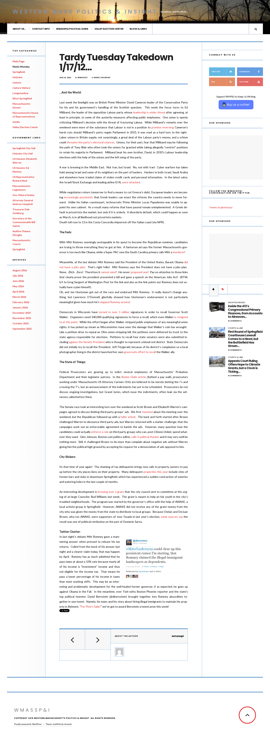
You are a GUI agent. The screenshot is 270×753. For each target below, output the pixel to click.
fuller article (128, 417)
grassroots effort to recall (140, 352)
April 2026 (18, 291)
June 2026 (18, 280)
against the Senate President (87, 342)
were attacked (131, 182)
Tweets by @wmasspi (220, 207)
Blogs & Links (138, 28)
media (16, 121)
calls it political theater (145, 437)
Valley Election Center (109, 28)
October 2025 (20, 323)
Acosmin (68, 724)
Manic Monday (21, 66)
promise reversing (162, 127)
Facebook (244, 72)
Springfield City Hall (23, 148)
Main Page (18, 61)
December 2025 (21, 312)
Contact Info (41, 28)
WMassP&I (32, 710)
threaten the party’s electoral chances (91, 142)
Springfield (18, 71)
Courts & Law (235, 328)
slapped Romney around (115, 302)
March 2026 (19, 296)
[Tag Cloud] (223, 289)
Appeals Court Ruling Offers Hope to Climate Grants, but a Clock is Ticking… (244, 366)
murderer (178, 252)
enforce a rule (100, 432)
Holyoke (17, 77)
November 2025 (21, 318)
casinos (16, 82)
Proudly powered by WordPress (27, 724)
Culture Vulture (21, 87)
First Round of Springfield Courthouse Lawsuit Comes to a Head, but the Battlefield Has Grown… (245, 339)
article (133, 377)
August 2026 (19, 270)
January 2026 (20, 307)
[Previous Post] (72, 639)
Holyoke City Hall (22, 153)
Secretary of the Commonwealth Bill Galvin (23, 222)
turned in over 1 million (114, 312)
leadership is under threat (149, 112)
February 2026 (20, 302)
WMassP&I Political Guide (72, 28)
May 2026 (18, 286)
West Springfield (22, 98)
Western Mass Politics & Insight (85, 12)
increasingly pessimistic (78, 197)
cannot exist (108, 272)
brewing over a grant (111, 491)
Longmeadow (20, 93)
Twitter (215, 72)
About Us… (19, 28)
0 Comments (235, 321)
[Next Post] (97, 639)
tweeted (147, 412)
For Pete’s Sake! (91, 606)
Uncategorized (236, 302)
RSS (213, 82)
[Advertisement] (236, 157)
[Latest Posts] (213, 289)
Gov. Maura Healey (23, 194)
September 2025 (22, 328)
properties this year (155, 471)
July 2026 (17, 275)
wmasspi (83, 77)
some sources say (172, 516)
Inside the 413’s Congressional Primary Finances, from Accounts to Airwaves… (245, 312)
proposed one (139, 272)
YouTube (243, 82)
